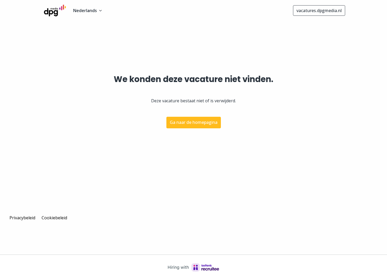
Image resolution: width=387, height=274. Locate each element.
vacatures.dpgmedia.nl (319, 10)
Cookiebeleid (54, 218)
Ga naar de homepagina (193, 122)
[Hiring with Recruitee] (193, 267)
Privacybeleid (22, 218)
